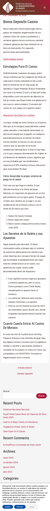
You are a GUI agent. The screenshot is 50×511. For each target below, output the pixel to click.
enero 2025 (8, 458)
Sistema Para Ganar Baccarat (16, 409)
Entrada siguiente (25, 374)
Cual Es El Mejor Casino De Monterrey (20, 422)
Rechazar (20, 507)
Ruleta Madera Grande (13, 59)
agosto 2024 (9, 467)
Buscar (6, 391)
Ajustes (31, 507)
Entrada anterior (25, 368)
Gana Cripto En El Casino (14, 431)
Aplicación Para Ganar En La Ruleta (19, 115)
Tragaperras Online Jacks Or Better (19, 427)
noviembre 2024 (10, 462)
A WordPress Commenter (15, 445)
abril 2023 (7, 472)
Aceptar (8, 507)
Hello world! (35, 445)
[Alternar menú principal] (44, 7)
